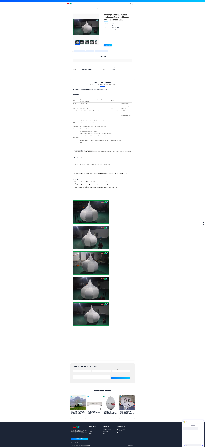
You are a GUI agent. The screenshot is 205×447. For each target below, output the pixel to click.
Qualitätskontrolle (109, 3)
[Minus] (202, 421)
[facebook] (71, 442)
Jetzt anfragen (108, 45)
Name (74, 369)
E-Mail (93, 369)
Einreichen (121, 378)
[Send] (202, 445)
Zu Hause (80, 3)
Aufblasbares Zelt (106, 431)
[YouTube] (203, 225)
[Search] (130, 4)
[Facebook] (203, 222)
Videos (89, 3)
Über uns (94, 3)
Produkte (85, 3)
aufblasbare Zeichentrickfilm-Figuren (109, 435)
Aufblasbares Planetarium (107, 429)
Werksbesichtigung (100, 3)
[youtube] (73, 442)
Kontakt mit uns (91, 435)
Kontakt (114, 3)
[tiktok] (75, 442)
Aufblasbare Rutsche (106, 433)
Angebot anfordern (121, 3)
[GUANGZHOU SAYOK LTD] (69, 4)
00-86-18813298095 (122, 429)
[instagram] (78, 442)
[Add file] (184, 445)
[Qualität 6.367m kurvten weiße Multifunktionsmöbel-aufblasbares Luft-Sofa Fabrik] (94, 402)
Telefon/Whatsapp (115, 369)
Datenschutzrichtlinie (130, 445)
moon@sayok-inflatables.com (123, 432)
